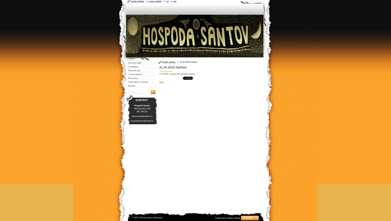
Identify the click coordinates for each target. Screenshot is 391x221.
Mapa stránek (155, 1)
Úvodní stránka (168, 62)
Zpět (161, 82)
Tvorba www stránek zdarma (227, 218)
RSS (167, 1)
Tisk (175, 1)
